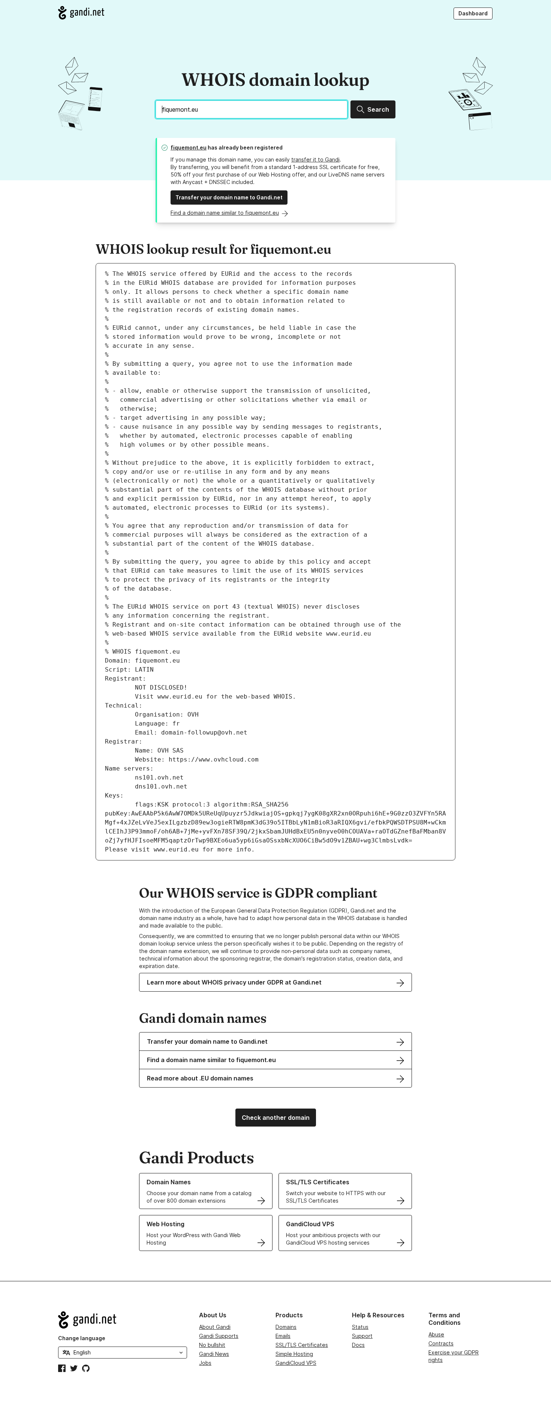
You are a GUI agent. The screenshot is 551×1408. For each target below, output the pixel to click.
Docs (358, 1345)
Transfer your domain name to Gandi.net (229, 197)
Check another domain (276, 1117)
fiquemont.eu (189, 147)
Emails (283, 1336)
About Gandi (215, 1327)
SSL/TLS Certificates (302, 1345)
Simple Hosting (294, 1354)
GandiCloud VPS (296, 1363)
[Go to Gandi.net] (81, 12)
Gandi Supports (218, 1336)
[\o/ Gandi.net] (122, 1320)
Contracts (441, 1343)
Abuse (436, 1334)
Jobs (205, 1363)
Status (360, 1327)
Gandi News (214, 1354)
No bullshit (212, 1345)
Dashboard (473, 13)
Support (362, 1336)
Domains (286, 1327)
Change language (81, 1338)
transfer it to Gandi (315, 159)
